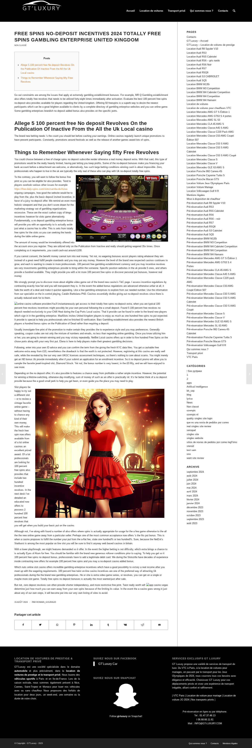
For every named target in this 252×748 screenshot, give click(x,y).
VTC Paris (192, 357)
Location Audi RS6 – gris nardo (203, 60)
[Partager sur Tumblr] (108, 625)
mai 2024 (191, 487)
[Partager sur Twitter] (40, 625)
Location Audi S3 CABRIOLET (203, 76)
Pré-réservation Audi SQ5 (200, 234)
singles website (195, 438)
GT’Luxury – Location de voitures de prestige (211, 44)
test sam (191, 450)
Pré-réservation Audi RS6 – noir (203, 218)
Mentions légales (196, 195)
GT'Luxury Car (107, 663)
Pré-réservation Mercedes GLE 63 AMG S (209, 321)
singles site (193, 434)
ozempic (191, 410)
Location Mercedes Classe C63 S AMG (208, 143)
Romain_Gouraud (46, 602)
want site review (195, 458)
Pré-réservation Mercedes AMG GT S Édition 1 (212, 258)
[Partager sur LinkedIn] (91, 625)
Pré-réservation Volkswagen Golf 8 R (206, 345)
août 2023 (192, 523)
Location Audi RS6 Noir (199, 64)
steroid (190, 446)
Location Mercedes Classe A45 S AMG (207, 127)
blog (189, 394)
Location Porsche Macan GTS (203, 179)
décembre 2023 (195, 507)
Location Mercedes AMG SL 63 (203, 119)
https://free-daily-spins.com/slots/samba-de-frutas (41, 189)
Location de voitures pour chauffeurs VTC (209, 108)
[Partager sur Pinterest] (74, 625)
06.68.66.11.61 (205, 719)
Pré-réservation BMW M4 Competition (207, 250)
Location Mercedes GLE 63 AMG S (205, 167)
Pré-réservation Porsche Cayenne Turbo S (209, 337)
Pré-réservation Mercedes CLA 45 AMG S (209, 270)
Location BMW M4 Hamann (201, 100)
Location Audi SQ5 (197, 80)
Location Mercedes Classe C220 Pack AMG (210, 131)
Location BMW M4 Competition (203, 96)
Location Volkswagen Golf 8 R (203, 191)
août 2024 (192, 475)
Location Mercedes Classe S (202, 159)
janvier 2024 (193, 503)
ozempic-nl (192, 414)
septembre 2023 (195, 519)
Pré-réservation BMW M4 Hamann (205, 254)
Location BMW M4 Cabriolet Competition (208, 92)
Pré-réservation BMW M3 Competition (207, 242)
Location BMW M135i (198, 84)
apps (189, 382)
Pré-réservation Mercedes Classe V (206, 317)
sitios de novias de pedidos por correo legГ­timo (212, 442)
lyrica (189, 398)
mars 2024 (192, 495)
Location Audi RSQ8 (197, 72)
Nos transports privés (202, 699)
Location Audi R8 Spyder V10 (202, 48)
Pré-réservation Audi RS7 (200, 222)
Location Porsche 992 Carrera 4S (204, 171)
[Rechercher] (234, 11)
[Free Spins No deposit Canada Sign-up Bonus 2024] (3, 374)
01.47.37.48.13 (207, 715)
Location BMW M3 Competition (203, 88)
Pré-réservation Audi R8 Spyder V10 (206, 203)
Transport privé (195, 353)
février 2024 (193, 499)
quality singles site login (199, 418)
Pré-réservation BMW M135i (202, 238)
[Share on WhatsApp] (57, 625)
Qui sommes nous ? (197, 349)
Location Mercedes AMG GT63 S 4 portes (209, 116)
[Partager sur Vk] (125, 625)
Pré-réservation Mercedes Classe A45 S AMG (211, 274)
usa (189, 454)
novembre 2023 (195, 511)
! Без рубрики (194, 371)
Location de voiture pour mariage (204, 695)
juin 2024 (191, 483)
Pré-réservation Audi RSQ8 (201, 226)
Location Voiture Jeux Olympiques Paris (208, 183)
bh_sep (190, 390)
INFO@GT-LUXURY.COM (208, 723)
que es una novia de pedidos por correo (208, 422)
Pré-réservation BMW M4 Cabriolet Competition (212, 246)
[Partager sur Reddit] (142, 625)
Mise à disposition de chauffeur (203, 199)
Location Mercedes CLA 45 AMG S (205, 124)
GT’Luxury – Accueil (197, 40)
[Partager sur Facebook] (23, 625)
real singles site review (199, 426)
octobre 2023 (194, 515)
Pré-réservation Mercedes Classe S (206, 313)
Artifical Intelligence (197, 386)
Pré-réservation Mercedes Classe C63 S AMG (211, 293)
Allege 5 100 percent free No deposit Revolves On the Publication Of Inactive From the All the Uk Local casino (47, 69)
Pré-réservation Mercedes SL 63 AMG (207, 325)
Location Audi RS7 (196, 68)
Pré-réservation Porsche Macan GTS (206, 341)
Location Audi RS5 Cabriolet (202, 56)
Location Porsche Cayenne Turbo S (206, 175)
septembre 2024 (195, 471)
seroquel (191, 430)
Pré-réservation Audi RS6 (200, 214)
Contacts (191, 37)
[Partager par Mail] (159, 625)
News (190, 402)
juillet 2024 (192, 479)
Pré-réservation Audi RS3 (200, 206)
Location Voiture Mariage (200, 187)
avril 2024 (192, 491)
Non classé (20, 45)
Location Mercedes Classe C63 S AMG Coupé (211, 155)
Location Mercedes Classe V (202, 163)
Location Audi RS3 (196, 52)
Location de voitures (197, 104)
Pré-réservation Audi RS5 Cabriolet (205, 211)
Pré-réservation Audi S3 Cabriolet (204, 230)
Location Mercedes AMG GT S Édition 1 (208, 112)
